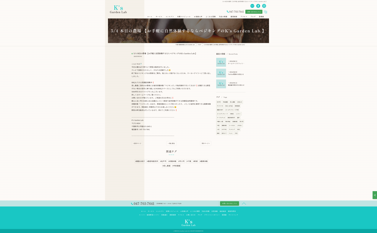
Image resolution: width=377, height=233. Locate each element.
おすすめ (224, 129)
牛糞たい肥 (220, 121)
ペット (231, 133)
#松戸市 (163, 161)
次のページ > (206, 143)
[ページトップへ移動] (244, 203)
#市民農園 (176, 166)
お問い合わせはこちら (254, 12)
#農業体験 (204, 161)
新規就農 (237, 106)
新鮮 (218, 133)
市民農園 (225, 102)
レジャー (238, 114)
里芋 (238, 117)
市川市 (241, 121)
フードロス (232, 125)
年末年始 (227, 121)
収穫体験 (234, 121)
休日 (238, 129)
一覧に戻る (171, 143)
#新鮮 (195, 161)
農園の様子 (220, 110)
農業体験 (224, 125)
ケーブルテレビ (221, 117)
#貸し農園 (166, 166)
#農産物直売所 (152, 161)
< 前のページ (137, 143)
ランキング (232, 129)
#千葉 (189, 161)
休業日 (232, 114)
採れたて (224, 133)
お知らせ (239, 102)
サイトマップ (233, 215)
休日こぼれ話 (228, 106)
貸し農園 (232, 102)
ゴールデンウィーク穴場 (231, 110)
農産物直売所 (231, 117)
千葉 (218, 125)
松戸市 (219, 102)
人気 (218, 129)
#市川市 (181, 161)
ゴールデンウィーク (222, 114)
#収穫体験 (172, 161)
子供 (236, 133)
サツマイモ (220, 106)
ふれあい (239, 125)
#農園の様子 (140, 161)
